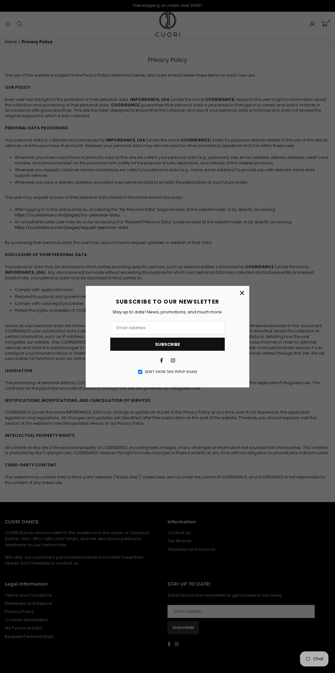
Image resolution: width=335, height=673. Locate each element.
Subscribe (167, 344)
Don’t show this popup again (171, 372)
